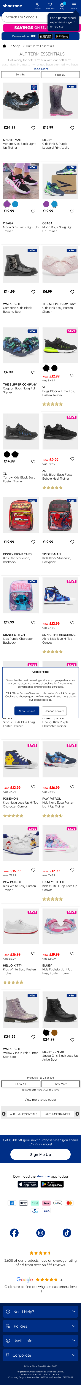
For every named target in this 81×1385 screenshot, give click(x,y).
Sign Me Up (40, 1154)
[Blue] (15, 204)
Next (77, 1114)
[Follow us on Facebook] (14, 1233)
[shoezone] (12, 6)
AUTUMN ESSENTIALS (23, 1114)
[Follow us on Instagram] (40, 1233)
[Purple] (46, 204)
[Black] (54, 368)
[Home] (4, 46)
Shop (16, 46)
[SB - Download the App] (40, 36)
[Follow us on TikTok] (67, 1233)
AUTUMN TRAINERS (57, 1114)
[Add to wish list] (33, 127)
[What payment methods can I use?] (40, 1206)
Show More (60, 1084)
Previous (4, 1114)
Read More (41, 69)
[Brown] (54, 1033)
